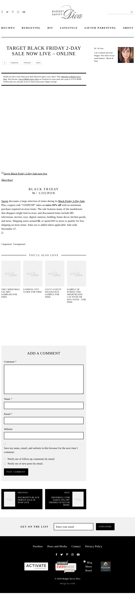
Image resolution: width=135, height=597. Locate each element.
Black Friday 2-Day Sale (71, 201)
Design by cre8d (67, 583)
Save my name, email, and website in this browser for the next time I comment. (41, 450)
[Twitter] (7, 12)
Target (4, 201)
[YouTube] (23, 12)
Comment (10, 361)
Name (8, 398)
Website (8, 429)
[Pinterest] (13, 12)
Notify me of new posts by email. (25, 463)
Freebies (38, 546)
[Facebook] (2, 12)
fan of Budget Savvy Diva (29, 79)
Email (8, 413)
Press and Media (57, 546)
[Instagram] (18, 12)
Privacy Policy (93, 546)
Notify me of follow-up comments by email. (31, 458)
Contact (76, 546)
